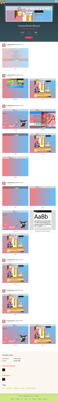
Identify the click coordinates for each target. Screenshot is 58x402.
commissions (16, 388)
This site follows (8, 366)
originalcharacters (30, 388)
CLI (22, 399)
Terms (39, 399)
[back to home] (3, 2)
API (30, 399)
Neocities (20, 396)
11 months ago (9, 107)
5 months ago (8, 76)
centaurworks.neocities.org (29, 29)
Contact (45, 399)
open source (26, 396)
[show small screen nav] (56, 1)
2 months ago (8, 46)
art (3, 388)
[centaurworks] (4, 45)
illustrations (9, 388)
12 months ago (9, 291)
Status (34, 399)
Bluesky (37, 396)
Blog (26, 399)
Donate (18, 399)
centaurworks (10, 44)
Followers (6, 375)
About (12, 399)
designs (22, 388)
